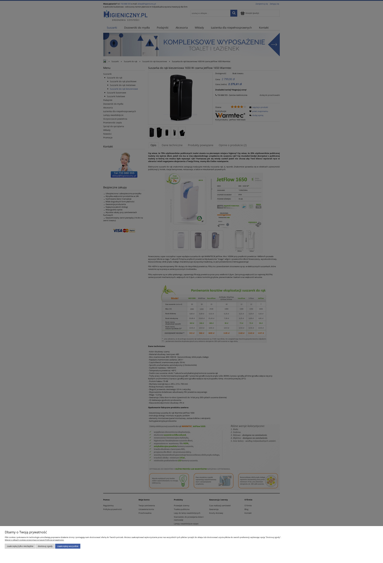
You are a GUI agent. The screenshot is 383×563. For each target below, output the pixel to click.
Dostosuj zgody (45, 546)
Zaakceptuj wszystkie (67, 546)
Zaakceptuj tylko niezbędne (20, 546)
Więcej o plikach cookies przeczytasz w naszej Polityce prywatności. (34, 540)
